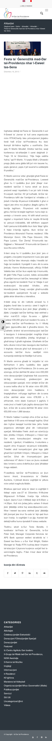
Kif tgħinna (9, 677)
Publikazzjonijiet (11, 689)
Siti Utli (7, 697)
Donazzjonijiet (10, 642)
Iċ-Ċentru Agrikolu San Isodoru (18, 650)
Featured (8, 646)
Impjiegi (7, 665)
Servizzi (8, 693)
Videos (7, 705)
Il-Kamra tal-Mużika (13, 661)
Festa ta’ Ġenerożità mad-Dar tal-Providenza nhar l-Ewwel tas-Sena (25, 63)
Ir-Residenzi (9, 673)
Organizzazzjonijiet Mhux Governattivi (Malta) (25, 685)
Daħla (18, 26)
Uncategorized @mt (13, 701)
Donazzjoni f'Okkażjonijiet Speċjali (20, 638)
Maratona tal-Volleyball (14, 681)
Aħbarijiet (9, 23)
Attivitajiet (8, 630)
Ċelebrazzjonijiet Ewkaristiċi (17, 634)
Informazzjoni (10, 669)
